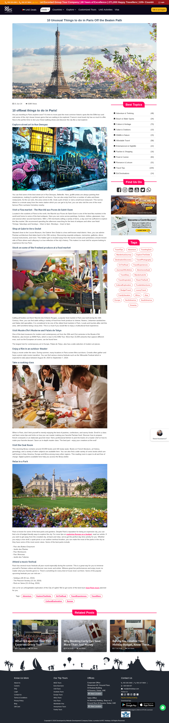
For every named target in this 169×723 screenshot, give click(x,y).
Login (162, 2)
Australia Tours (59, 692)
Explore (70, 9)
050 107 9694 (26, 2)
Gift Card (17, 707)
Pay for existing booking (129, 698)
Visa (117, 9)
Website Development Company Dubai (79, 721)
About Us (17, 683)
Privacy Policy (19, 701)
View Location (95, 694)
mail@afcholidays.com (131, 689)
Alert (36, 2)
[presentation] (18, 634)
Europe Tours (58, 695)
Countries (57, 9)
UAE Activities (105, 9)
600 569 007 (127, 686)
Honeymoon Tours (60, 707)
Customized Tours (87, 9)
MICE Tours (57, 683)
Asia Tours (57, 701)
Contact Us (18, 695)
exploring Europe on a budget (79, 534)
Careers (17, 686)
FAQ (15, 689)
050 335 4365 (12, 2)
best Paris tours (92, 588)
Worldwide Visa (59, 704)
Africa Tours (57, 698)
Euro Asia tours (59, 686)
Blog (15, 704)
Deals (44, 9)
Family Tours (58, 709)
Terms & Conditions (20, 698)
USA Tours (57, 689)
